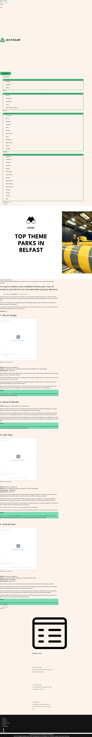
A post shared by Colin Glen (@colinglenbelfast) (18, 477)
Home (4, 718)
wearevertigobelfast (9, 362)
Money (4, 90)
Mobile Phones (9, 183)
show (6, 311)
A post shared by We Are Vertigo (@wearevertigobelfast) (18, 358)
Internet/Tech (9, 133)
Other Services (9, 142)
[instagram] (3, 731)
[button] (5, 204)
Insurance (8, 130)
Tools (7, 198)
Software (8, 189)
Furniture (8, 177)
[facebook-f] (3, 729)
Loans (7, 104)
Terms (4, 724)
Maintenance (9, 139)
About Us (5, 720)
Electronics (8, 165)
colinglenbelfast (8, 481)
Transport (8, 148)
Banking (8, 95)
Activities (8, 81)
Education (8, 121)
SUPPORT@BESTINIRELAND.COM (23, 736)
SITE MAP (5, 726)
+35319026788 (36, 736)
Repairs (8, 145)
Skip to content (3, 0)
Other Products (9, 186)
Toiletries (8, 195)
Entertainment (6, 76)
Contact (4, 721)
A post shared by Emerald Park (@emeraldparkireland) (18, 567)
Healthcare (8, 124)
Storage (8, 192)
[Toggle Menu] (43, 80)
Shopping (5, 151)
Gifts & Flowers (9, 180)
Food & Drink (9, 174)
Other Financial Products (12, 107)
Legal (7, 136)
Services (5, 110)
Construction (9, 115)
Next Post (3, 608)
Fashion (8, 168)
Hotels (7, 127)
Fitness (7, 87)
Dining (7, 118)
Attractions (8, 84)
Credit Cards (9, 98)
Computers (8, 159)
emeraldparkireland (9, 571)
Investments (9, 101)
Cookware (8, 162)
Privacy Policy (6, 723)
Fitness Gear (9, 171)
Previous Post (4, 607)
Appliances (8, 156)
